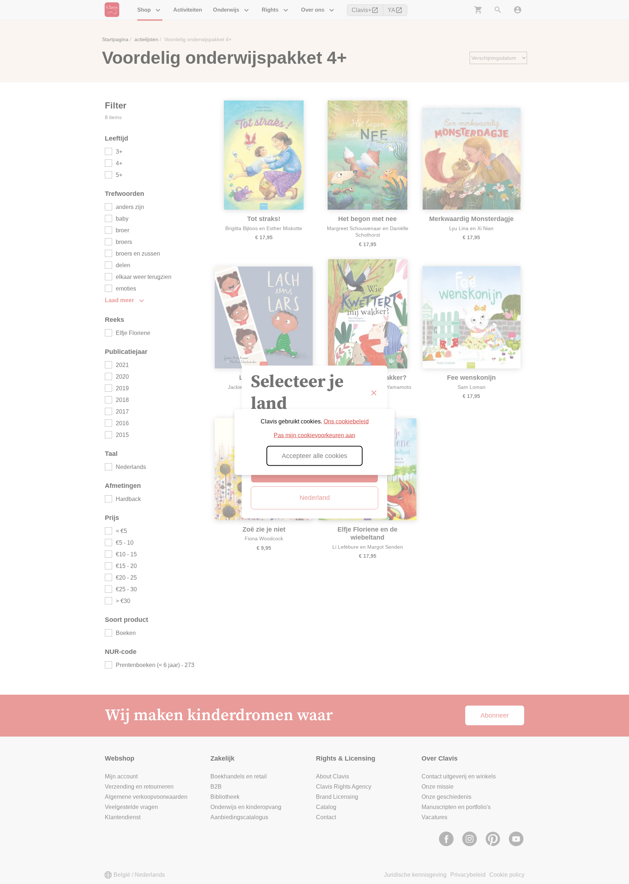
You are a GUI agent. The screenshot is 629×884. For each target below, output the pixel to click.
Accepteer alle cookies (314, 455)
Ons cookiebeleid (346, 421)
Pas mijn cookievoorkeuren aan (314, 435)
